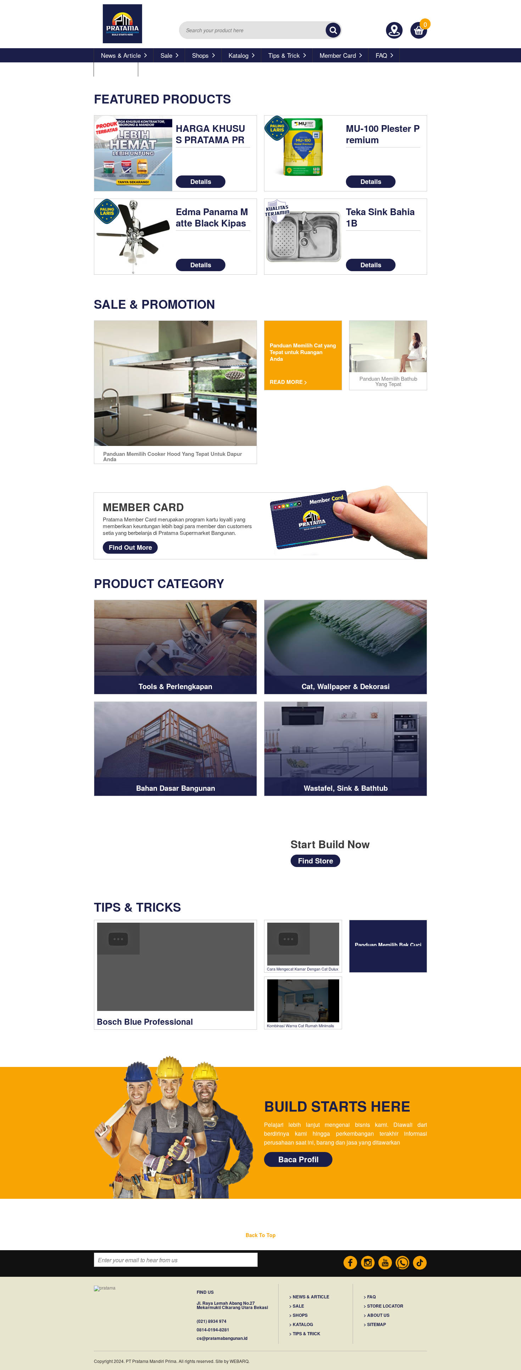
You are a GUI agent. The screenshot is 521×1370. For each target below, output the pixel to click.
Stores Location (394, 30)
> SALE (296, 1306)
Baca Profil (298, 1159)
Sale (166, 55)
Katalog (238, 55)
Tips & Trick (284, 55)
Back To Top (261, 1234)
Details (200, 181)
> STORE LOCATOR (383, 1306)
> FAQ (370, 1296)
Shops (200, 55)
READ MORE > (288, 382)
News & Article (121, 55)
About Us (113, 69)
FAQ (381, 55)
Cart (418, 25)
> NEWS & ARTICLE (309, 1296)
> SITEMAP (375, 1324)
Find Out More (130, 547)
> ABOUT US (377, 1315)
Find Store (315, 860)
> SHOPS (298, 1315)
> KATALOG (301, 1324)
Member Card (338, 55)
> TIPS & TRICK (304, 1333)
